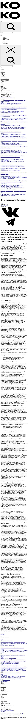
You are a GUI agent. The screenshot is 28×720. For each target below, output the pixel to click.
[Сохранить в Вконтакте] (10, 216)
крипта (2, 84)
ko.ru (21, 717)
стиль (4, 42)
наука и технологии (5, 80)
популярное (3, 101)
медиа (2, 83)
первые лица (6, 39)
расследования (4, 88)
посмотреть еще (4, 681)
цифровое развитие (5, 79)
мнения (4, 40)
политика (3, 87)
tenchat (12, 97)
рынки (2, 73)
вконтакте (9, 97)
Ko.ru (23, 713)
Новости (8, 101)
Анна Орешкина (4, 205)
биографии (5, 43)
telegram (2, 97)
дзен (5, 97)
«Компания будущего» (5, 90)
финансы (5, 38)
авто (1, 82)
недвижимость (4, 81)
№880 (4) (2, 634)
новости (2, 69)
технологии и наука (5, 113)
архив (2, 89)
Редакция (3, 98)
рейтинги (3, 76)
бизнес (4, 37)
